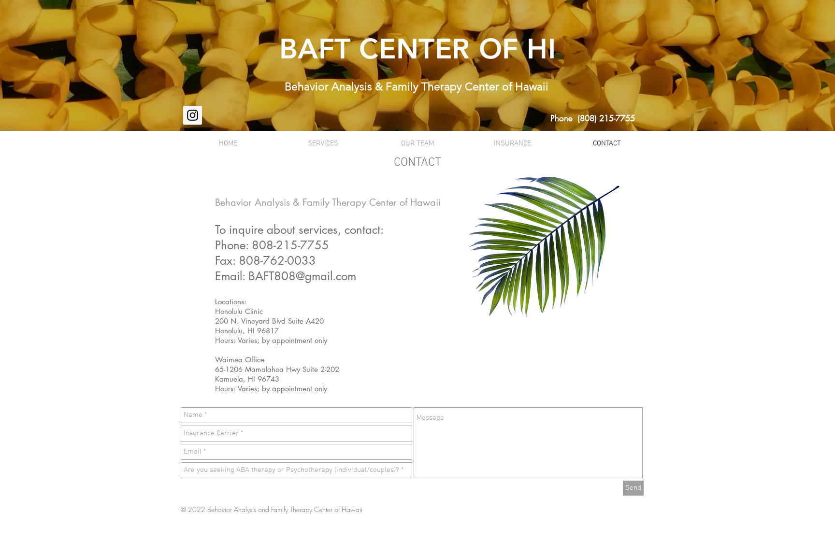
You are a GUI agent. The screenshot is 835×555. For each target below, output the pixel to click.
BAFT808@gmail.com (302, 276)
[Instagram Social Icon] (192, 115)
